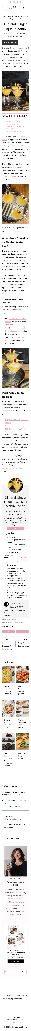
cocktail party (17, 63)
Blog (22, 1019)
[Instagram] (13, 2)
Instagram (8, 470)
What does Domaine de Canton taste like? (14, 123)
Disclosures (19, 1017)
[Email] (20, 2)
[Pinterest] (17, 2)
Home (10, 1017)
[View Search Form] (23, 8)
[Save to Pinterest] (22, 634)
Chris (7, 34)
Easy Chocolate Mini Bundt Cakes (7, 648)
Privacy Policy (12, 1019)
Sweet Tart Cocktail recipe (15, 428)
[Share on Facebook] (8, 634)
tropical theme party (10, 179)
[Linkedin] (20, 1022)
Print (15, 532)
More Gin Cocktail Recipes (15, 126)
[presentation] (8, 678)
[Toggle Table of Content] (25, 119)
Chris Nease (11, 908)
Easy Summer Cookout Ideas (23, 646)
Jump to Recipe (11, 42)
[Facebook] (10, 2)
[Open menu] (27, 8)
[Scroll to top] (28, 1013)
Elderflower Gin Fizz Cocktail (16, 431)
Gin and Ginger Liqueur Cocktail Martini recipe (14, 130)
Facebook (18, 470)
